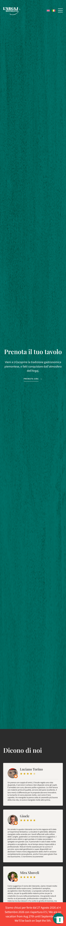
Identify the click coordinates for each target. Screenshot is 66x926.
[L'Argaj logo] (11, 11)
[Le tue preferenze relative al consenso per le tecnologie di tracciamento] (59, 920)
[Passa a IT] (53, 10)
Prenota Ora (31, 379)
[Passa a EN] (48, 10)
